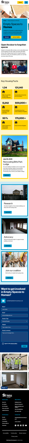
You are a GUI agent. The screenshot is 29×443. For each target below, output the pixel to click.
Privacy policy (14, 436)
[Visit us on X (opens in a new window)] (15, 425)
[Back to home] (5, 3)
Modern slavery (22, 433)
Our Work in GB (18, 411)
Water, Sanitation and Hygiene (19, 407)
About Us (4, 402)
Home (5, 20)
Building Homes (18, 402)
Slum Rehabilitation (19, 409)
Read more (7, 175)
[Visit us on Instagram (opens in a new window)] (20, 425)
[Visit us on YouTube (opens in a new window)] (26, 425)
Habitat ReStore (5, 410)
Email (3, 312)
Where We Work (5, 408)
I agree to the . (10, 343)
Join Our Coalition (16, 37)
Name (4, 306)
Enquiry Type (5, 318)
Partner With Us (5, 423)
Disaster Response (19, 404)
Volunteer (4, 419)
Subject (4, 324)
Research (7, 37)
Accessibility (6, 433)
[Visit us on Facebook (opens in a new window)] (18, 425)
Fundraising (4, 421)
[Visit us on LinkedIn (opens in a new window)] (23, 425)
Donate (20, 2)
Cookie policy (14, 433)
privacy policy (14, 343)
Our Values (4, 404)
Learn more (7, 212)
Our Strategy (4, 406)
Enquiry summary (6, 330)
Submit (24, 346)
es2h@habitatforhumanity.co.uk (15, 300)
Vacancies (4, 425)
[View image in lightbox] (14, 362)
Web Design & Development (11, 440)
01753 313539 (18, 421)
